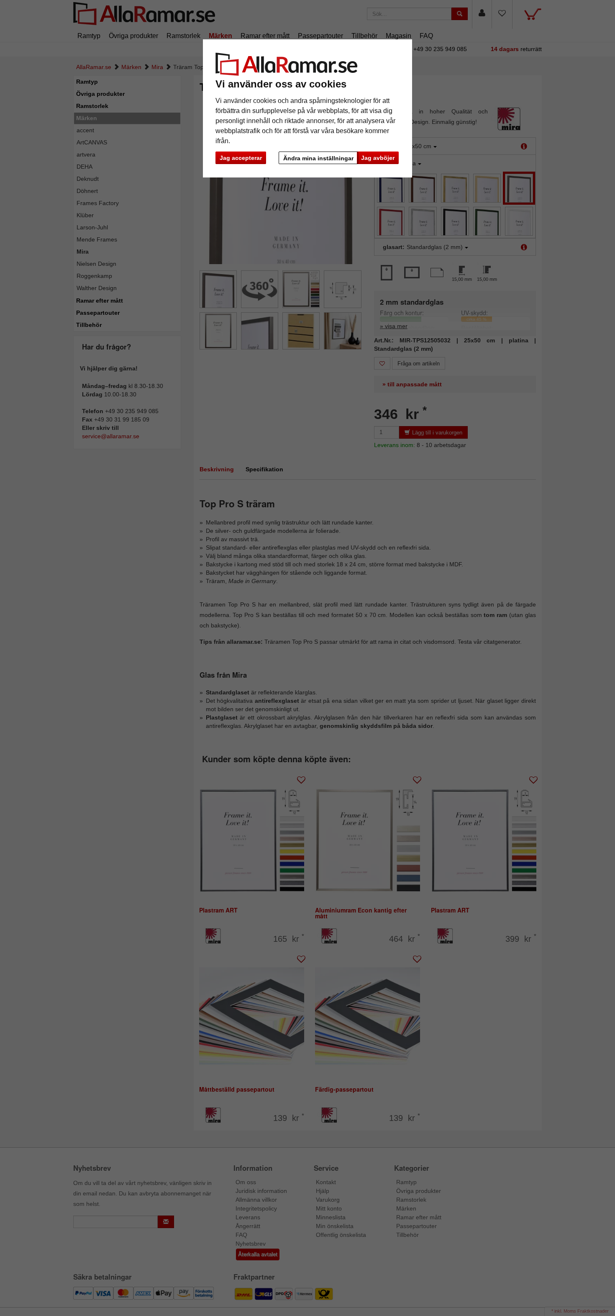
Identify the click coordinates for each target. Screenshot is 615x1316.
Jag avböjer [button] (378, 157)
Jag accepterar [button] (241, 157)
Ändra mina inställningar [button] (318, 158)
